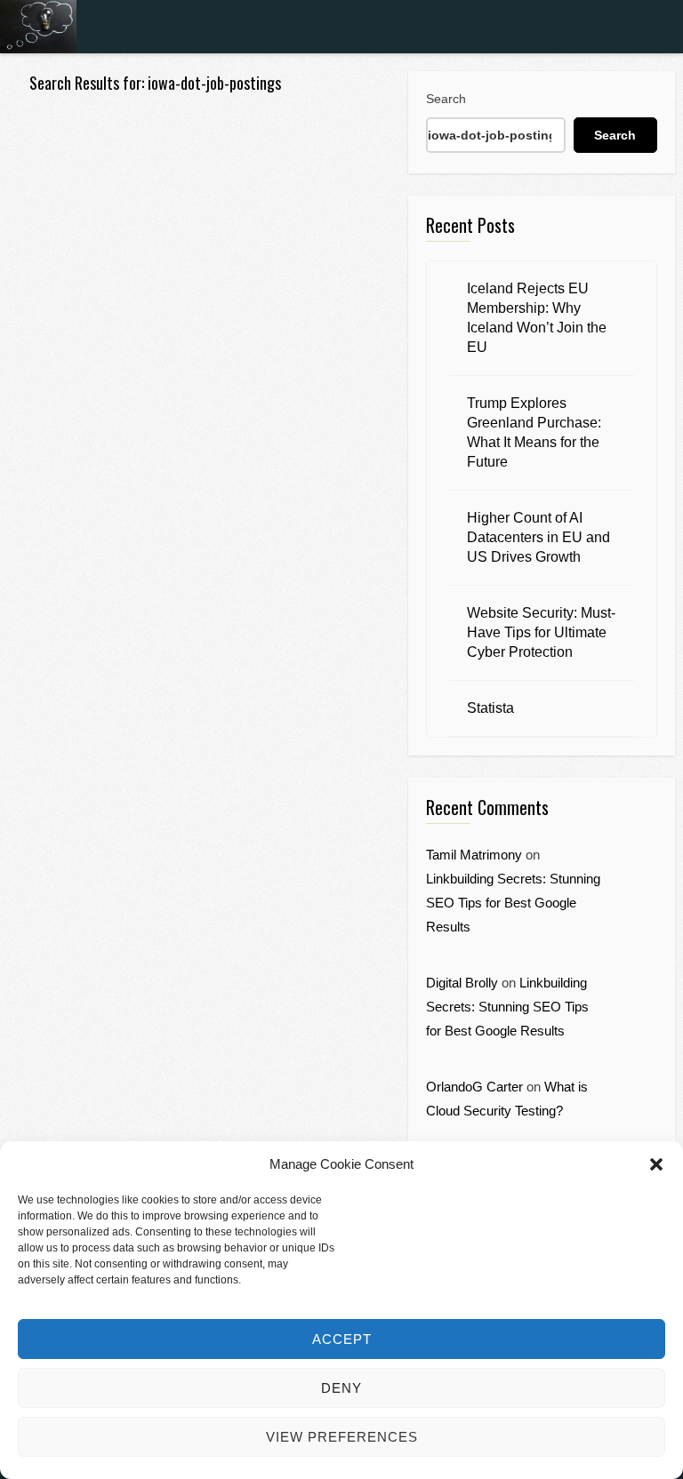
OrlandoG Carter (474, 1086)
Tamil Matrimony (474, 854)
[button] (656, 1164)
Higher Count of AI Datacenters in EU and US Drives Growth (538, 537)
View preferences (342, 1436)
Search (446, 99)
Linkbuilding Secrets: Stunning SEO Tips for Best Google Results (513, 902)
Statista (490, 708)
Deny (341, 1387)
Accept (342, 1339)
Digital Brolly (462, 982)
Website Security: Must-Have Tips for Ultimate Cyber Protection (541, 632)
